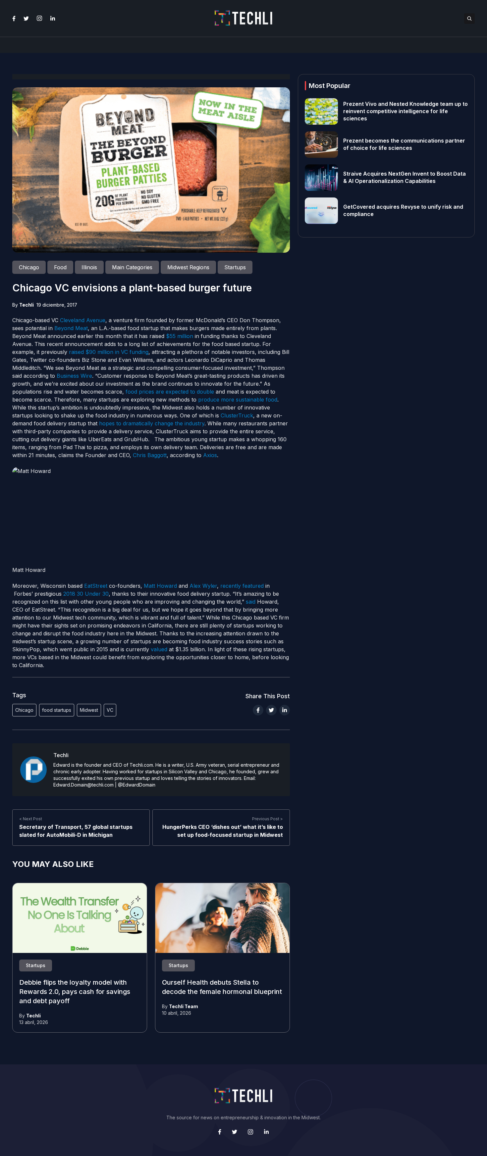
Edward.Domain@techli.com (83, 785)
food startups (56, 710)
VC (110, 710)
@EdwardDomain (136, 785)
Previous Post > (267, 818)
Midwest (89, 710)
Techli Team (183, 1006)
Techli (26, 305)
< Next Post (30, 818)
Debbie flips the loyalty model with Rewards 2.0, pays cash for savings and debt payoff (74, 992)
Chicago (24, 710)
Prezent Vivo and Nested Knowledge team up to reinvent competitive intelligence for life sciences (405, 111)
